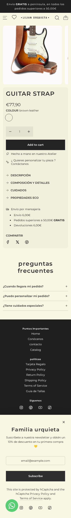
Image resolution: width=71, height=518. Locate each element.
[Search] (57, 17)
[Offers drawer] (14, 17)
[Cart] (65, 17)
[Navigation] (5, 18)
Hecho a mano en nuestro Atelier (34, 154)
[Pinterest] (30, 407)
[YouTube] (40, 407)
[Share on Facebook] (8, 243)
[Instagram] (21, 407)
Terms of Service (31, 498)
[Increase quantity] (28, 131)
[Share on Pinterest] (26, 243)
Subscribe (35, 476)
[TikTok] (49, 407)
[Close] (63, 422)
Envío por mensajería (25, 209)
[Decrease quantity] (10, 131)
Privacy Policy (39, 494)
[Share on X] (17, 243)
